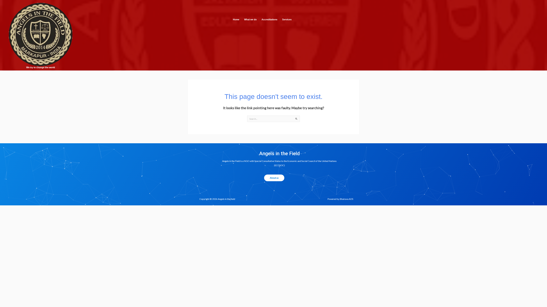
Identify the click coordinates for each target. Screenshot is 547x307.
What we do (250, 19)
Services (287, 19)
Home (236, 19)
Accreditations (269, 19)
